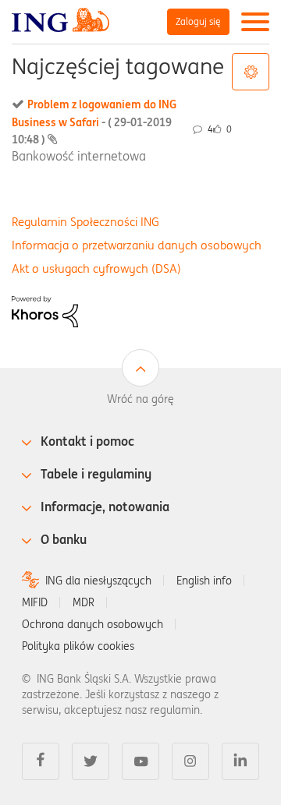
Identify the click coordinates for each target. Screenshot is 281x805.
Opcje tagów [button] (250, 71)
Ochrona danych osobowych (92, 624)
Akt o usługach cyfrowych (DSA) (96, 268)
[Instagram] (190, 761)
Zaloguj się (198, 21)
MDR (83, 602)
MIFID (35, 602)
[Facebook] (40, 761)
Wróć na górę (140, 399)
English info (204, 581)
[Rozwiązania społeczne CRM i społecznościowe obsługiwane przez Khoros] (45, 310)
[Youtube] (140, 761)
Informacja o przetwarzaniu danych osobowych (136, 245)
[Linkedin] (240, 761)
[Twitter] (90, 761)
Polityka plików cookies (78, 646)
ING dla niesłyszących (98, 581)
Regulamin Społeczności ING (85, 221)
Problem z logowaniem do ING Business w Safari (94, 122)
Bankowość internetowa (79, 156)
